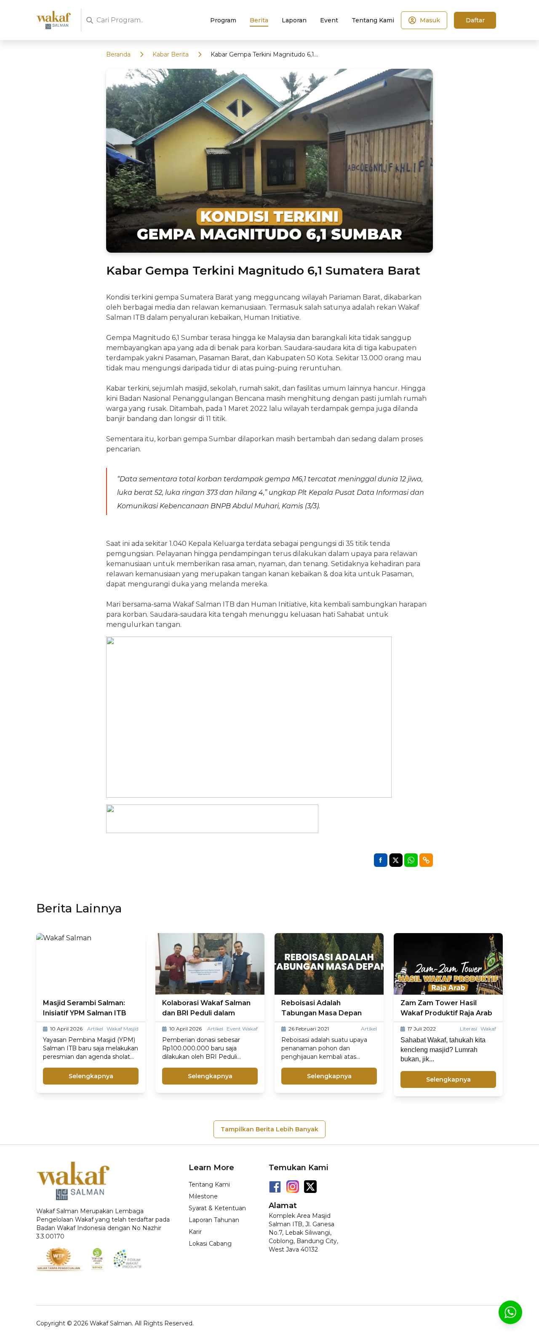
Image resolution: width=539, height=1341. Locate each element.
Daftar (475, 20)
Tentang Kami (209, 1184)
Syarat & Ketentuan (217, 1208)
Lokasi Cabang (210, 1243)
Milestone (203, 1196)
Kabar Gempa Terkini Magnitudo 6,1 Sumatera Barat (262, 55)
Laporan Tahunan (214, 1220)
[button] (426, 860)
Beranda (118, 54)
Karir (195, 1232)
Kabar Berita (170, 54)
